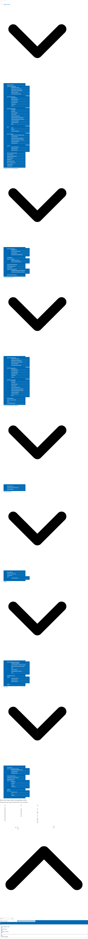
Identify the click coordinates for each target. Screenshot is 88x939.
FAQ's (7, 820)
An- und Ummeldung (26, 814)
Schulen (8, 817)
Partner (40, 821)
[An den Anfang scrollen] (44, 917)
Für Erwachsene (9, 816)
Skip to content (3, 0)
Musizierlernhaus (42, 813)
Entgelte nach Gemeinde (27, 809)
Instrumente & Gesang (10, 810)
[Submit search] (12, 918)
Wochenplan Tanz (10, 814)
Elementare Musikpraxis (11, 809)
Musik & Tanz (9, 805)
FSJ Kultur (40, 819)
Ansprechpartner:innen (27, 816)
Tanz (7, 813)
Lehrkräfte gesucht (42, 822)
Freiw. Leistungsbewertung (11, 819)
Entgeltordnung (25, 810)
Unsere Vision (41, 818)
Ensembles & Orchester (11, 812)
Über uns (40, 815)
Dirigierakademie (42, 811)
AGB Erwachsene (26, 813)
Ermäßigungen (25, 812)
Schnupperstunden (10, 807)
